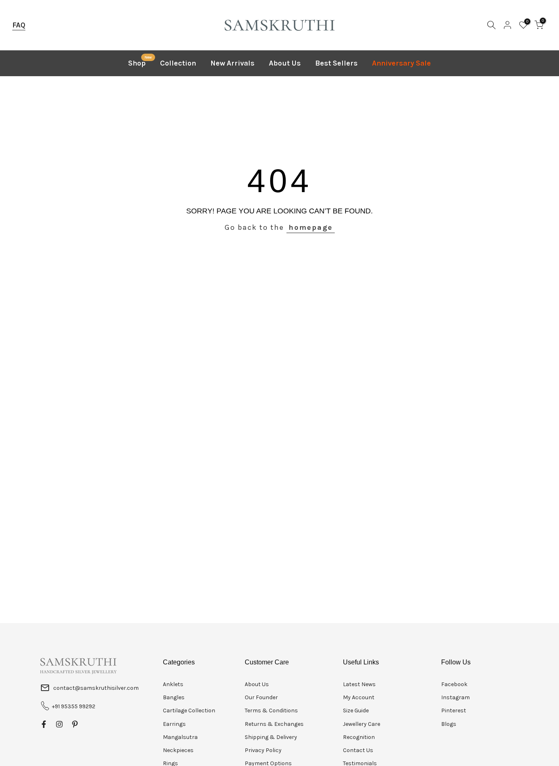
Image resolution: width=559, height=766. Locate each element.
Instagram (455, 697)
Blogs (448, 724)
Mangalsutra (180, 737)
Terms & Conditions (271, 710)
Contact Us (358, 750)
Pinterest (453, 710)
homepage (311, 227)
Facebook (454, 684)
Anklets (173, 684)
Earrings (174, 724)
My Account (358, 697)
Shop (140, 62)
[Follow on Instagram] (59, 724)
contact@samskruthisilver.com (96, 687)
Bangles (174, 697)
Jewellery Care (361, 724)
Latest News (359, 684)
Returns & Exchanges (274, 724)
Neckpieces (178, 750)
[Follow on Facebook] (43, 724)
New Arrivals (232, 63)
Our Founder (261, 697)
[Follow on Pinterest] (75, 724)
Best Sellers (336, 63)
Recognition (359, 737)
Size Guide (356, 710)
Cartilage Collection (189, 710)
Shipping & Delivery (271, 737)
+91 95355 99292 (73, 706)
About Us (285, 63)
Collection (178, 63)
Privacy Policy (263, 750)
